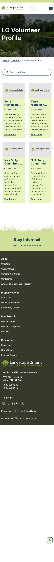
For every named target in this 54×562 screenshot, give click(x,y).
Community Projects (10, 307)
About (4, 258)
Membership (8, 316)
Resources (7, 340)
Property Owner (10, 292)
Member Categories (10, 326)
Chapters (5, 264)
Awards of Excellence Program (16, 284)
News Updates (8, 350)
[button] (32, 8)
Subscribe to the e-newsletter (27, 245)
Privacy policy (8, 411)
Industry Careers (9, 355)
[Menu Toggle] (51, 8)
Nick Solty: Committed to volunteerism (13, 162)
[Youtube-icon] (17, 403)
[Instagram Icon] (4, 403)
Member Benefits (9, 321)
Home (6, 60)
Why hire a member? (11, 302)
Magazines (6, 345)
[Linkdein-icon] (13, 403)
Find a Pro (6, 297)
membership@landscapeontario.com (20, 372)
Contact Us (6, 279)
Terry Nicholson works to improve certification (12, 103)
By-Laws (5, 331)
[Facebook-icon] (8, 403)
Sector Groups (8, 269)
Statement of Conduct (11, 274)
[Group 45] (22, 403)
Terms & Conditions (26, 411)
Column (15, 60)
